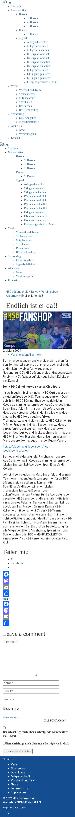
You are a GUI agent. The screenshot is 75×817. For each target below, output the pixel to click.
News (14, 784)
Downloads (18, 772)
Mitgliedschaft (20, 776)
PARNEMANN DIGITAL (28, 802)
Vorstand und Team (24, 780)
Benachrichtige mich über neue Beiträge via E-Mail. (37, 743)
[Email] (37, 587)
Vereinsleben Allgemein (26, 354)
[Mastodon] (37, 581)
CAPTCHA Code (54, 720)
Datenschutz (19, 788)
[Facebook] (37, 574)
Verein (15, 764)
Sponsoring (18, 768)
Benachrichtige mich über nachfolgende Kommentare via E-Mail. (35, 733)
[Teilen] (37, 593)
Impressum (18, 792)
